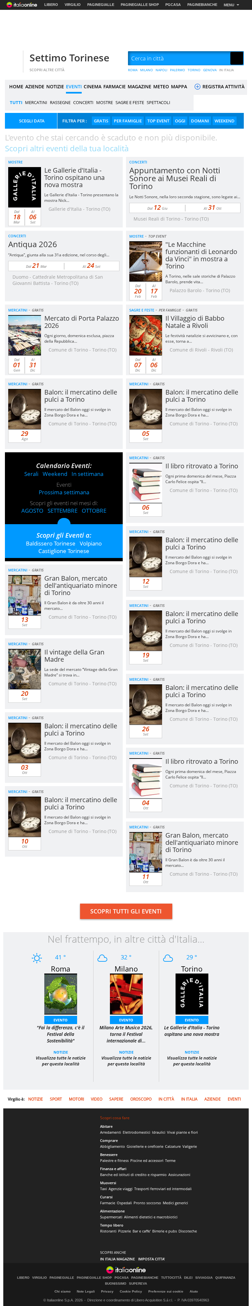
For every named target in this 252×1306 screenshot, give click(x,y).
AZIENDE (34, 86)
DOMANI (200, 121)
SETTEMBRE (62, 510)
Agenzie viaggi (121, 1188)
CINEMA (92, 86)
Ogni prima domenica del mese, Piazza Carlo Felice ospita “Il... (200, 478)
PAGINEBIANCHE (202, 5)
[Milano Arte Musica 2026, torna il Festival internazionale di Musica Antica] (126, 993)
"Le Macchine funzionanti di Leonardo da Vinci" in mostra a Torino (201, 255)
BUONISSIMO (115, 1283)
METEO (161, 86)
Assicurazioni (179, 1174)
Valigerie (189, 1146)
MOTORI (76, 1099)
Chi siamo (62, 1291)
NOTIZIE (55, 86)
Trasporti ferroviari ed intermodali (163, 1188)
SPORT (56, 1099)
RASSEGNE (60, 102)
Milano (126, 969)
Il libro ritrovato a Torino (201, 465)
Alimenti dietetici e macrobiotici (151, 1216)
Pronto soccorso (147, 1202)
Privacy (107, 1291)
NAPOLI (161, 70)
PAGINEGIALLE (100, 5)
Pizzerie (124, 1231)
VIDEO (96, 1099)
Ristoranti (108, 1231)
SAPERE (116, 1099)
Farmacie (107, 1202)
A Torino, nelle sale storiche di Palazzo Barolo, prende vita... (200, 279)
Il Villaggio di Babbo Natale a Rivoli (194, 322)
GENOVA (210, 70)
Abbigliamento (112, 1146)
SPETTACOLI (158, 102)
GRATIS (101, 121)
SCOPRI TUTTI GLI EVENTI (126, 911)
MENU (229, 5)
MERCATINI (36, 102)
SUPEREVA (138, 1283)
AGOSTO (32, 510)
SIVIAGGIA (204, 1277)
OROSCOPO (141, 1099)
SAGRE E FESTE (130, 102)
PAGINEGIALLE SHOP (140, 5)
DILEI (188, 1277)
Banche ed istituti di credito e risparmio (133, 1174)
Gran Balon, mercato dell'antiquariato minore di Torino (80, 585)
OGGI (180, 121)
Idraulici (158, 1132)
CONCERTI (83, 102)
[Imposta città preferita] (13, 59)
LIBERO (51, 5)
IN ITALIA (226, 70)
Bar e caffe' (142, 1231)
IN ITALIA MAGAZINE (117, 1258)
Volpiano (91, 543)
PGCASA (173, 5)
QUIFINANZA (225, 1277)
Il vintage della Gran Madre (74, 656)
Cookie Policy (131, 1291)
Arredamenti (110, 1132)
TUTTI (16, 102)
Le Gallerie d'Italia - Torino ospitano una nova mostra (74, 177)
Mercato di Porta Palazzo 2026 (81, 322)
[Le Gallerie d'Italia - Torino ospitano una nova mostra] (192, 993)
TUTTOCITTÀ (171, 1277)
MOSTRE (104, 102)
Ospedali (124, 1202)
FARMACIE (114, 86)
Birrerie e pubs (164, 1231)
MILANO (146, 70)
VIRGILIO (73, 5)
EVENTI (74, 86)
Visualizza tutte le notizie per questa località (61, 1061)
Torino (191, 969)
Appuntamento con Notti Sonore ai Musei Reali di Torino (174, 178)
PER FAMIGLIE (128, 121)
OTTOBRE (94, 510)
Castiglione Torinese (63, 551)
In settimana (87, 474)
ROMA (132, 70)
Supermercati (111, 1216)
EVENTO (60, 1019)
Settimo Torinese (69, 57)
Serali (31, 474)
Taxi (103, 1188)
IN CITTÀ (166, 1099)
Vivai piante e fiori (182, 1132)
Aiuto (194, 1291)
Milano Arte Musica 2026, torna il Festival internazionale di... (126, 1034)
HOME (16, 86)
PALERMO (177, 70)
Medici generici (175, 1202)
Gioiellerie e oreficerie (145, 1146)
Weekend (55, 474)
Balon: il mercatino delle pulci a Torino (80, 396)
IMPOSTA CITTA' (151, 1258)
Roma (60, 969)
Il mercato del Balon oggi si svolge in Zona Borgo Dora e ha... (77, 412)
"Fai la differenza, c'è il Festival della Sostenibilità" (60, 1034)
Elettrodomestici (136, 1132)
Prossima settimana (64, 492)
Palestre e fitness (114, 1160)
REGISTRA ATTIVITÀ (222, 86)
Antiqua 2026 (32, 244)
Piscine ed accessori (146, 1160)
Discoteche (187, 1231)
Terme (170, 1160)
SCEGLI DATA (32, 121)
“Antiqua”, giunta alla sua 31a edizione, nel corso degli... (58, 255)
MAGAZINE (139, 86)
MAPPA (179, 86)
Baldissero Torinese (50, 543)
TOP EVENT (158, 121)
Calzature (173, 1146)
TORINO (194, 70)
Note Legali (86, 1291)
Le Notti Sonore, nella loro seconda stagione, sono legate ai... (184, 197)
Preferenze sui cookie (165, 1291)
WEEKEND (225, 121)
